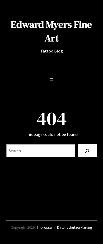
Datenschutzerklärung (74, 227)
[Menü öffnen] (51, 78)
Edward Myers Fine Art (51, 31)
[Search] (87, 150)
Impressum (46, 227)
